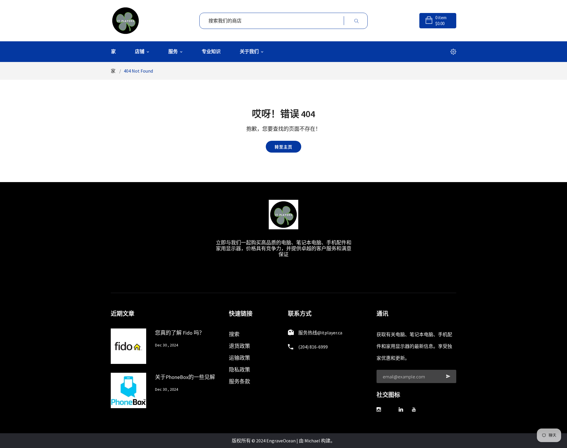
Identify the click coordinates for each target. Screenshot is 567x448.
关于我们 (250, 51)
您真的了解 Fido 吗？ (179, 332)
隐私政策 (239, 369)
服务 (173, 51)
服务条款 (239, 381)
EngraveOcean (281, 441)
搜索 (234, 334)
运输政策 (239, 357)
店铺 (140, 51)
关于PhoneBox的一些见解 (185, 377)
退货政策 (239, 346)
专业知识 (211, 51)
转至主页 (283, 147)
